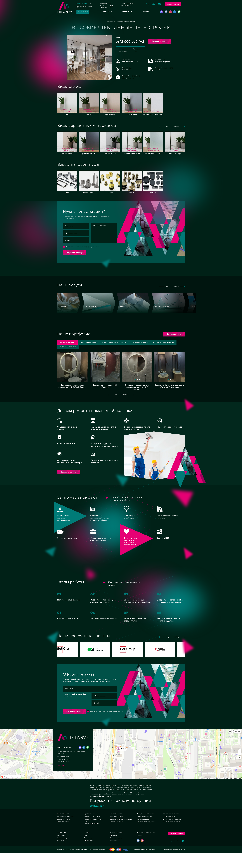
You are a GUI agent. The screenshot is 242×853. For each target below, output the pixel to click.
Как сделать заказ (116, 832)
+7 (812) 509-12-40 (127, 3)
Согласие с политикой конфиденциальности (82, 247)
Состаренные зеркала (144, 816)
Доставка (113, 840)
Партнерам (61, 835)
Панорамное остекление (145, 814)
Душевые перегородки (65, 816)
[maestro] (118, 849)
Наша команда (62, 838)
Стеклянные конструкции (146, 822)
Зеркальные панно (116, 822)
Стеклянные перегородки (172, 819)
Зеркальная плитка (116, 816)
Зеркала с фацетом (117, 814)
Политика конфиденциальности (144, 849)
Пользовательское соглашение (174, 849)
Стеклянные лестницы (171, 814)
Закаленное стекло (64, 819)
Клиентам (125, 11)
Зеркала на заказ (89, 814)
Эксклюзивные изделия (171, 822)
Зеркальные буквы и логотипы (121, 819)
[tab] (89, 342)
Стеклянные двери (143, 819)
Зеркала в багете (63, 822)
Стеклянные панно (169, 816)
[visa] (126, 849)
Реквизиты (61, 765)
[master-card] (112, 849)
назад (167, 126)
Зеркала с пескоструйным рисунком (93, 820)
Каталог (86, 832)
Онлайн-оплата (89, 840)
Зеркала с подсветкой (91, 823)
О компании (105, 11)
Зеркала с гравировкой (92, 816)
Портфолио (88, 838)
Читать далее (96, 805)
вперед (176, 126)
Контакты (145, 11)
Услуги (86, 835)
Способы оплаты (116, 838)
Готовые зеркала (63, 814)
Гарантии (113, 835)
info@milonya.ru (125, 5)
